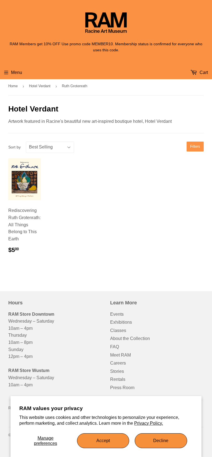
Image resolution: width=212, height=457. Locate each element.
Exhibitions (121, 322)
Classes (118, 330)
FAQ (114, 346)
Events (117, 314)
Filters (195, 146)
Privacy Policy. (148, 423)
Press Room (122, 387)
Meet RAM (120, 355)
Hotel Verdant (40, 86)
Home (13, 86)
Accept (103, 440)
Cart (203, 72)
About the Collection (130, 338)
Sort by (14, 147)
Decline (160, 440)
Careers (118, 363)
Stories (117, 371)
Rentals (117, 379)
